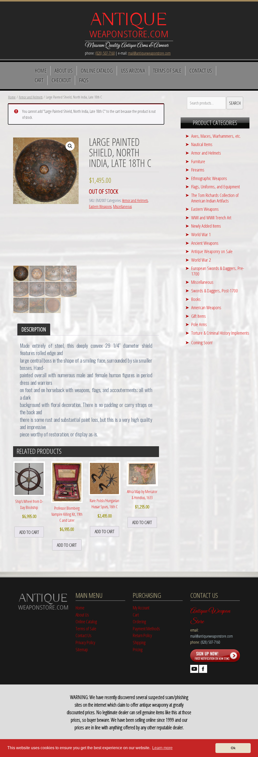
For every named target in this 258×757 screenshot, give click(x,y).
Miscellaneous (122, 206)
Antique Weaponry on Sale (212, 251)
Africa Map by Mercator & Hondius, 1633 (142, 499)
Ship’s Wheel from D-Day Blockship (29, 509)
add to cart (29, 532)
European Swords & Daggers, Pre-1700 (217, 271)
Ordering (139, 621)
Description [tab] (33, 329)
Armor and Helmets (31, 96)
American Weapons (206, 307)
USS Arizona (133, 70)
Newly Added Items (206, 225)
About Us (64, 70)
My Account (141, 607)
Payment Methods (146, 628)
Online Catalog (97, 70)
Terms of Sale (167, 70)
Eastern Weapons (100, 206)
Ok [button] (233, 748)
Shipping (139, 642)
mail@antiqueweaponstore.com (149, 53)
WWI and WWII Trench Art (211, 217)
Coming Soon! (201, 342)
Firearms (197, 169)
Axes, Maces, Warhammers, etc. (216, 135)
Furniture (198, 161)
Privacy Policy (85, 642)
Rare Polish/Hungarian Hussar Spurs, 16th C (104, 508)
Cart (39, 80)
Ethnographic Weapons (209, 178)
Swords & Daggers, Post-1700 (214, 290)
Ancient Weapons (204, 242)
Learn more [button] (162, 748)
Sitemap (82, 649)
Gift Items (198, 316)
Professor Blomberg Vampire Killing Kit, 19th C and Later (66, 518)
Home (40, 70)
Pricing (137, 649)
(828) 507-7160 (105, 53)
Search (235, 103)
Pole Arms (199, 324)
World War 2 (201, 259)
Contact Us (200, 70)
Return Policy (142, 635)
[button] (70, 146)
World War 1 (201, 234)
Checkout (61, 80)
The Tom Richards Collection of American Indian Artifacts (215, 198)
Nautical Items (201, 144)
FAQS (83, 80)
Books (196, 299)
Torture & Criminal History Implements (220, 332)
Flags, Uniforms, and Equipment (215, 186)
